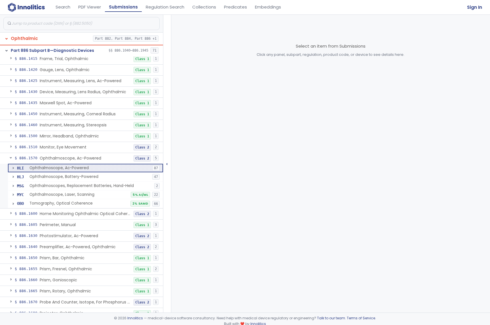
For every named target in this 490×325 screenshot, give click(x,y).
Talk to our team (331, 318)
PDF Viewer (89, 7)
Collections (204, 7)
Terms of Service (361, 318)
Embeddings (268, 7)
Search (63, 7)
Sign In (474, 7)
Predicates (235, 7)
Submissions (123, 7)
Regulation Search (165, 7)
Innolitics (135, 318)
